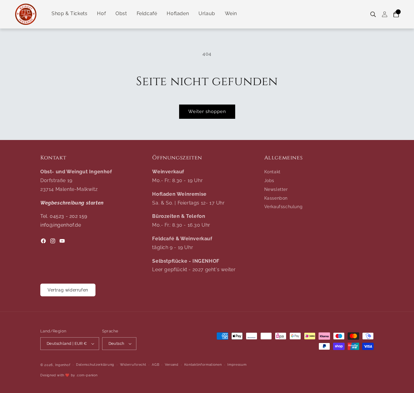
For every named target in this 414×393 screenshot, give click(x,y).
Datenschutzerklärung (95, 365)
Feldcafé (147, 13)
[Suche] (373, 14)
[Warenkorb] (396, 14)
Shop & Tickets (69, 13)
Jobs (269, 180)
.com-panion (87, 375)
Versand (172, 365)
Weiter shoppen (207, 111)
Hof (101, 13)
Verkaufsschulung (283, 206)
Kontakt (272, 171)
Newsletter (276, 189)
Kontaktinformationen (203, 365)
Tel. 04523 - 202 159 (63, 216)
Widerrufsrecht (133, 365)
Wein (231, 13)
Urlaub (207, 13)
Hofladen (178, 13)
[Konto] (384, 14)
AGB (155, 365)
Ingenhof (63, 365)
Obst (121, 13)
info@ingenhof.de (60, 225)
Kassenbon (276, 198)
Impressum (236, 365)
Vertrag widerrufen (68, 290)
